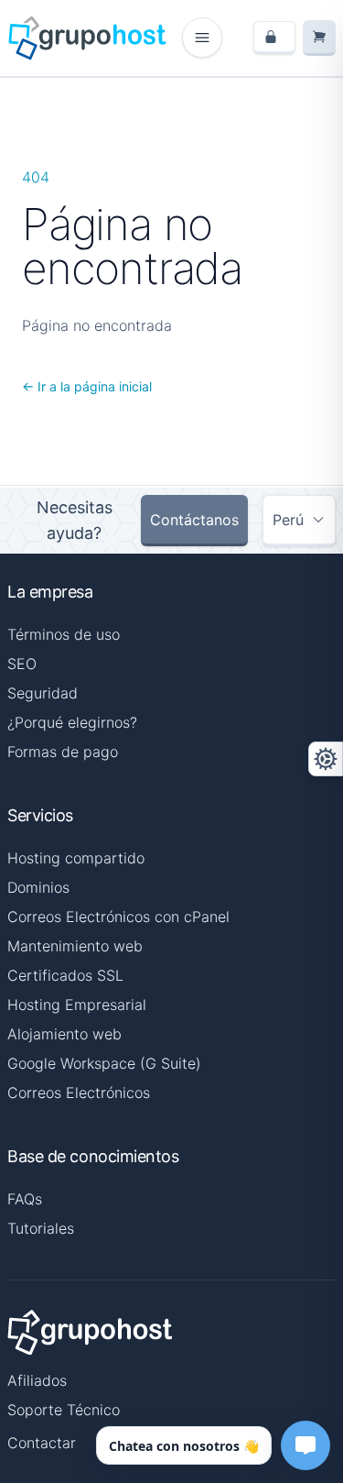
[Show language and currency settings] (325, 759)
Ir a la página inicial (87, 386)
